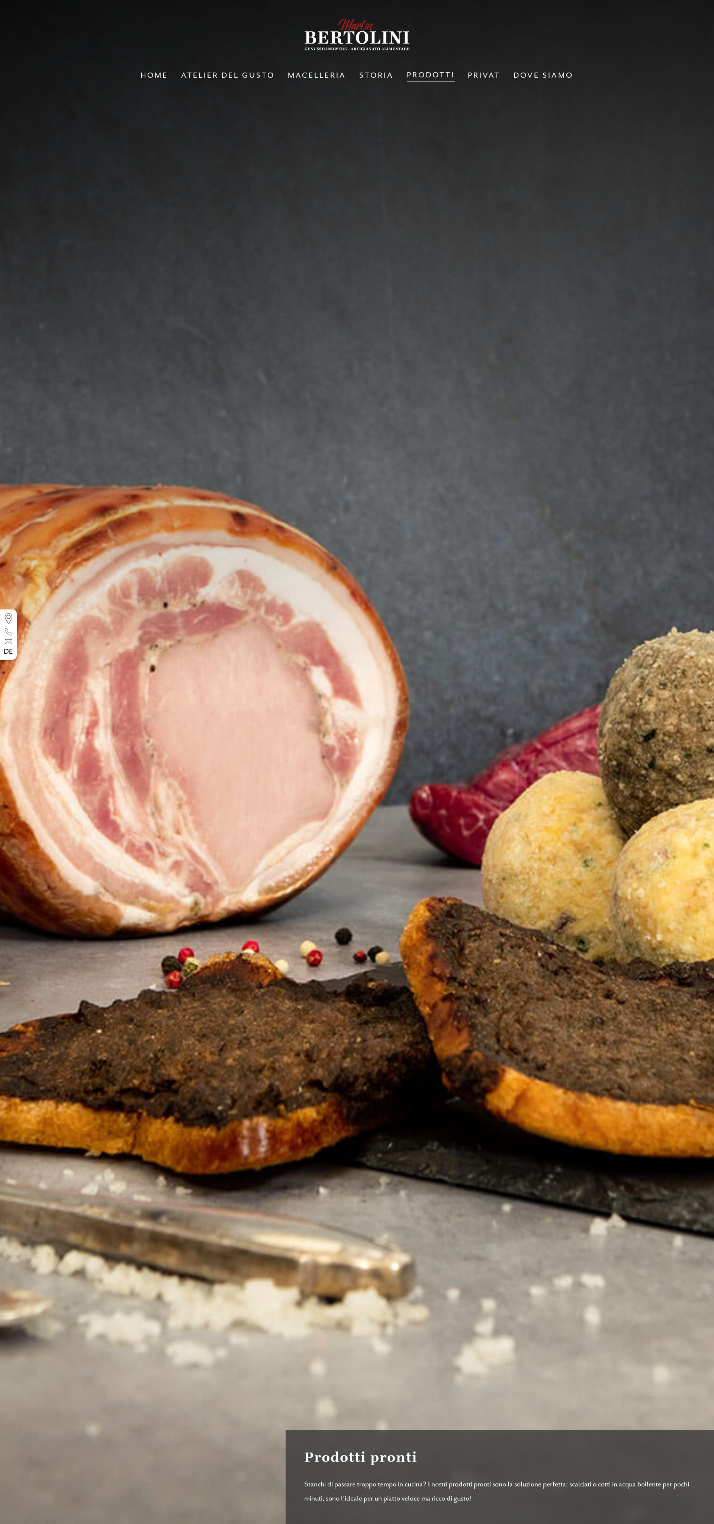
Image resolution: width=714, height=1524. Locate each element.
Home (154, 75)
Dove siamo (543, 75)
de (8, 652)
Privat (484, 75)
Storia (376, 75)
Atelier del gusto (228, 75)
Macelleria (317, 75)
